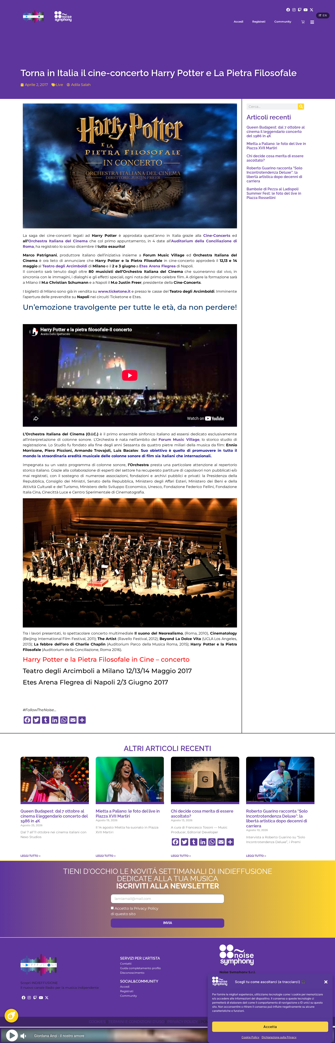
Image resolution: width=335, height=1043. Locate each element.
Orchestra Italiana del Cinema (58, 241)
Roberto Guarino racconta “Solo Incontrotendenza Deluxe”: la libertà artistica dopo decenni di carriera (274, 174)
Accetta (270, 1027)
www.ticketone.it (114, 291)
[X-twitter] (311, 10)
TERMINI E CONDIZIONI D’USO (136, 1022)
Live (59, 85)
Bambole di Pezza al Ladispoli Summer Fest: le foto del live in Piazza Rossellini (274, 193)
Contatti (125, 963)
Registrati (258, 21)
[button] (326, 982)
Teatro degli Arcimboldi (64, 266)
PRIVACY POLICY (182, 1022)
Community (282, 21)
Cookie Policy (250, 1037)
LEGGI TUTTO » (31, 855)
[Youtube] (306, 10)
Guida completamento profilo (140, 968)
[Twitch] (300, 10)
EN (325, 15)
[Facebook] (288, 10)
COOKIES (97, 1022)
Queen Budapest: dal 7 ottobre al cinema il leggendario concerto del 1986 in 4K (276, 131)
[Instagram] (294, 10)
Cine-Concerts (216, 235)
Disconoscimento (132, 972)
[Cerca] (301, 106)
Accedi (238, 21)
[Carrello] (303, 21)
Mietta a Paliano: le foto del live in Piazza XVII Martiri (276, 146)
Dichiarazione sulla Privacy (279, 1037)
